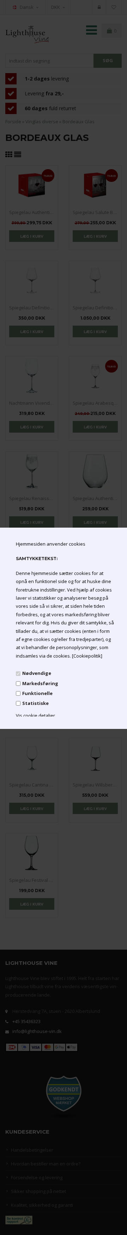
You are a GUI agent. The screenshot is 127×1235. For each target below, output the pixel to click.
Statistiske (35, 703)
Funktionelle (37, 693)
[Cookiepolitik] (87, 656)
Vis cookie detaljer (35, 715)
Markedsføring (40, 683)
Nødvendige (36, 673)
